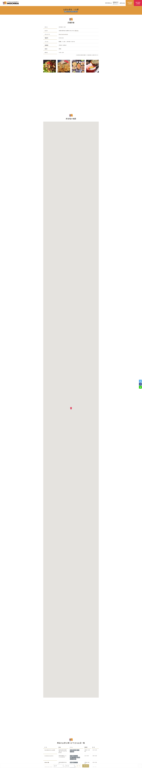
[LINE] (140, 387)
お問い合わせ (122, 3)
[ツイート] (140, 381)
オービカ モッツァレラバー (49, 755)
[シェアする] (140, 384)
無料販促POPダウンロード (115, 2)
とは (108, 3)
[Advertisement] (71, 89)
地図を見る (76, 30)
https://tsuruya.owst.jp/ (63, 34)
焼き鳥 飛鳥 (47, 762)
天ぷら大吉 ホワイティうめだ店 (50, 750)
